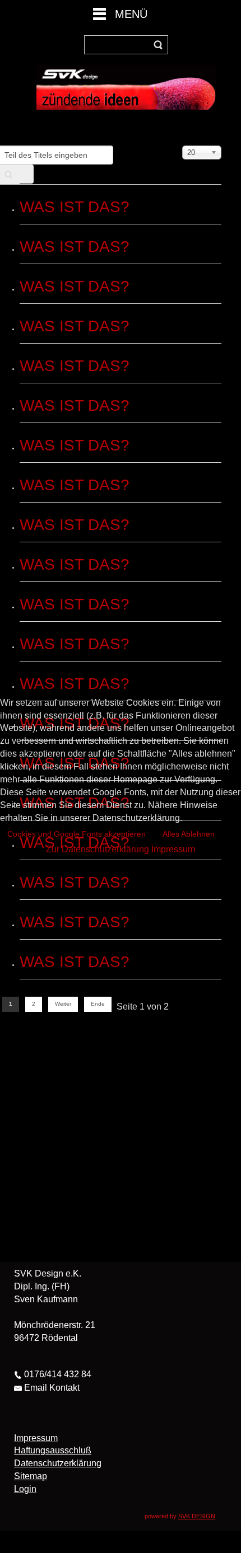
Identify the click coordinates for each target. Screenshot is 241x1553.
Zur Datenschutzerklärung (97, 849)
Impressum (173, 849)
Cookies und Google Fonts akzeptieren (76, 833)
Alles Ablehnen (189, 833)
